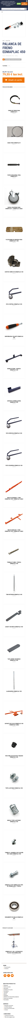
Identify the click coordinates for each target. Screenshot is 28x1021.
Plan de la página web (10, 1017)
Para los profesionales (9, 1008)
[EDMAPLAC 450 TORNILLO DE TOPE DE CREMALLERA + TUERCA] (14, 874)
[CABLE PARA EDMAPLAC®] (14, 132)
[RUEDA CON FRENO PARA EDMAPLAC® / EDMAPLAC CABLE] (14, 196)
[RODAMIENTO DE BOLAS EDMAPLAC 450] (14, 906)
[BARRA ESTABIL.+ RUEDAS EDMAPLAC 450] (14, 357)
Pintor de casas (7, 986)
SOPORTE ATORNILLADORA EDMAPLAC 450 (14, 402)
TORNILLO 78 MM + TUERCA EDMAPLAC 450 (14, 564)
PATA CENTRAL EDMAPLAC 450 (14, 304)
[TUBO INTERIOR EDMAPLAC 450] (14, 583)
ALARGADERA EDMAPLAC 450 (14, 692)
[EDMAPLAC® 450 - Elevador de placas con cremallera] (14, 940)
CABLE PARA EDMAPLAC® (14, 143)
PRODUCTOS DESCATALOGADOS (11, 996)
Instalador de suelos (8, 989)
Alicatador (6, 988)
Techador (6, 992)
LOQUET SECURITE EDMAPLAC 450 (14, 627)
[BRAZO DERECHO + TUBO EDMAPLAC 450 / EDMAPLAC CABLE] (14, 519)
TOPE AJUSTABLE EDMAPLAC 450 (14, 788)
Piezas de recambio (8, 998)
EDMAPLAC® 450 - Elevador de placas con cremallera (14, 953)
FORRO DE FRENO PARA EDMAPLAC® (14, 112)
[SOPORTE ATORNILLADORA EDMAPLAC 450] (14, 390)
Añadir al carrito (15, 80)
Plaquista (6, 985)
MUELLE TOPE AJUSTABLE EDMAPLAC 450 (14, 822)
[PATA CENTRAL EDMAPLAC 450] (14, 293)
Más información (24, 4)
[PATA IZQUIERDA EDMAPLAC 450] (14, 454)
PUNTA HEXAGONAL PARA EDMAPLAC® (14, 176)
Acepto (18, 3)
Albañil (5, 994)
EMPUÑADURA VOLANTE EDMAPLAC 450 (14, 338)
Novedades (6, 999)
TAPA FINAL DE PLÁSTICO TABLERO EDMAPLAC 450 (14, 757)
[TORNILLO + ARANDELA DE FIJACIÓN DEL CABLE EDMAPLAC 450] (14, 841)
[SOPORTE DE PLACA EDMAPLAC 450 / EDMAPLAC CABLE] (14, 712)
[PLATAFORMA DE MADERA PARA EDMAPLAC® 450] (14, 228)
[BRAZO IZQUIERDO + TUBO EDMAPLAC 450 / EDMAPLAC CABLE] (14, 486)
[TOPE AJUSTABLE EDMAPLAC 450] (14, 777)
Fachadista (6, 991)
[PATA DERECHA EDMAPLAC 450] (14, 422)
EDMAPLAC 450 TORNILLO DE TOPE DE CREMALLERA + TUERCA (14, 886)
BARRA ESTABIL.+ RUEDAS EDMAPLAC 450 (14, 370)
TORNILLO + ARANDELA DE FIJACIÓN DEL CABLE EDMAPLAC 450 (14, 854)
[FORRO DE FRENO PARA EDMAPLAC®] (14, 99)
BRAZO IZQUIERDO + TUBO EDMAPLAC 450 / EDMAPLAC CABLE (14, 499)
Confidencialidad (8, 1007)
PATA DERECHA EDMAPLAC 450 (14, 433)
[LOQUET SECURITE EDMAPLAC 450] (14, 615)
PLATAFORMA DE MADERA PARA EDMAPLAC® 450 (14, 241)
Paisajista (6, 995)
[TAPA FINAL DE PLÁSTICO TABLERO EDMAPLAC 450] (14, 745)
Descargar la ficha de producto (13, 59)
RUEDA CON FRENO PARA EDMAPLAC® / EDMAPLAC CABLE (14, 209)
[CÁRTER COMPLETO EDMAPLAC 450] (14, 261)
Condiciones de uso (9, 1015)
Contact (6, 1009)
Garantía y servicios (8, 1005)
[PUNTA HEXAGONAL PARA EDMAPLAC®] (14, 164)
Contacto (6, 968)
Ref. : (4, 40)
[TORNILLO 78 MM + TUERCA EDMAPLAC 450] (14, 551)
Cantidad (5, 65)
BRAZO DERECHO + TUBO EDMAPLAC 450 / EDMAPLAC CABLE (14, 531)
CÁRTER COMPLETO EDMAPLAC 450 (14, 272)
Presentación (7, 967)
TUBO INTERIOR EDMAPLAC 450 (14, 595)
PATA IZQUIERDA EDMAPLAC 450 (14, 466)
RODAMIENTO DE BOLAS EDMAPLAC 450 (14, 918)
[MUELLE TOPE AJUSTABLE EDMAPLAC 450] (14, 809)
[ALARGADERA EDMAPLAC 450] (14, 680)
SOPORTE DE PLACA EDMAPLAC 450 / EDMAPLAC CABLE (14, 725)
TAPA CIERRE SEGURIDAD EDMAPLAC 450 (14, 660)
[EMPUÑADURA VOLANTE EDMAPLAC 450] (14, 325)
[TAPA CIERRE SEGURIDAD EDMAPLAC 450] (14, 648)
